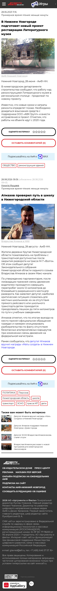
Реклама (7, 472)
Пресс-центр (42, 468)
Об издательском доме (17, 468)
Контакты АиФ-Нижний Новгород (23, 487)
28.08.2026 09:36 (9, 179)
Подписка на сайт (14, 483)
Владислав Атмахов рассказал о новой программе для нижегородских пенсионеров (31, 446)
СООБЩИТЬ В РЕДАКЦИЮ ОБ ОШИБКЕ (24, 491)
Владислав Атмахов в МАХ (15, 241)
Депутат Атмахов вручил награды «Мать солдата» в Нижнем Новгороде (32, 417)
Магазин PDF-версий (28, 472)
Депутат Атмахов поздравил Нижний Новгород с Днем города (31, 427)
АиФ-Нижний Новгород (14, 76)
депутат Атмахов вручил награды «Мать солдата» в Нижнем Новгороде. (27, 344)
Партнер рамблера (27, 577)
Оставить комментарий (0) (29, 143)
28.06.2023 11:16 (9, 12)
